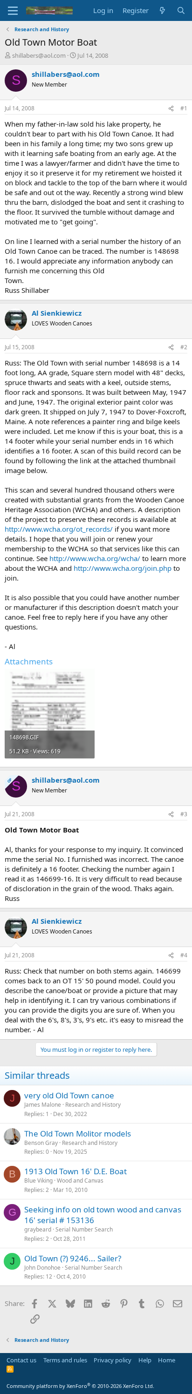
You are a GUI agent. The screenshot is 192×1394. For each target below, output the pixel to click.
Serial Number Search (84, 1229)
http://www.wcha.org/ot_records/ (59, 529)
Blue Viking (38, 1180)
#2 (183, 347)
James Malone (42, 1105)
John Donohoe (42, 1268)
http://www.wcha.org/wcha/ (94, 558)
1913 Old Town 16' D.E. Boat (75, 1171)
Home (166, 1360)
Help (144, 1360)
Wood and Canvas (80, 1180)
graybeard (37, 1229)
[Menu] (13, 10)
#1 (183, 108)
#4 (183, 955)
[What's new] (162, 10)
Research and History (93, 1105)
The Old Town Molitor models (77, 1133)
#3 (183, 814)
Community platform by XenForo (80, 1385)
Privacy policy (112, 1360)
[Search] (181, 10)
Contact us (21, 1360)
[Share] (171, 108)
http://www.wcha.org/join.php (122, 568)
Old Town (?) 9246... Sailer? (72, 1258)
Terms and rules (65, 1360)
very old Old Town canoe (69, 1095)
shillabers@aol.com (39, 55)
